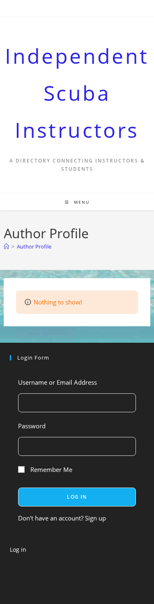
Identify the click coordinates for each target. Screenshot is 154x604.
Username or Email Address (57, 382)
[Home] (6, 246)
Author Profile (34, 246)
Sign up (95, 518)
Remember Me (50, 469)
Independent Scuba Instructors (77, 93)
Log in (18, 549)
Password (32, 426)
